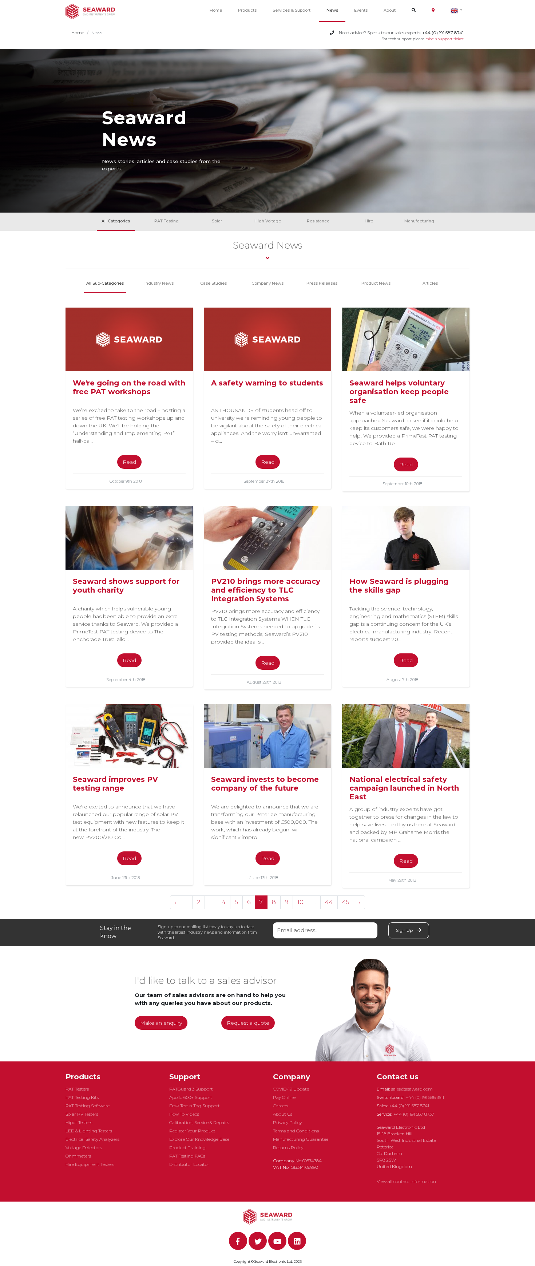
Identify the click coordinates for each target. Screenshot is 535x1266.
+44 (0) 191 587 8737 (413, 1114)
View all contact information (406, 1181)
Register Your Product (192, 1131)
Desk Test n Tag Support (194, 1105)
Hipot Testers (79, 1122)
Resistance (318, 220)
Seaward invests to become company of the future (265, 783)
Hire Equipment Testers (90, 1164)
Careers (280, 1105)
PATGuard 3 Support (191, 1089)
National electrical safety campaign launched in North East (404, 788)
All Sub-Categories (105, 283)
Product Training (187, 1147)
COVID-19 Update (291, 1089)
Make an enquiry (161, 1023)
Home (216, 10)
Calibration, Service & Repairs (199, 1122)
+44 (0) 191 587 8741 (409, 1105)
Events (361, 10)
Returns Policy (288, 1147)
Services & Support (291, 10)
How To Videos (184, 1114)
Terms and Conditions (296, 1131)
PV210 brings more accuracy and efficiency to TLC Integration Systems (265, 590)
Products (247, 10)
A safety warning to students (267, 383)
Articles (430, 283)
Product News (376, 283)
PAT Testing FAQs (187, 1156)
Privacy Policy (287, 1122)
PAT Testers (77, 1089)
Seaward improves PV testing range (115, 783)
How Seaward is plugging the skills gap (398, 585)
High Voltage (267, 220)
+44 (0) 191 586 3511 (425, 1097)
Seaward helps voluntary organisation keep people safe (399, 392)
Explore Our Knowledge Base (199, 1139)
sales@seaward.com (412, 1089)
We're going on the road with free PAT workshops (129, 387)
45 (345, 902)
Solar (217, 220)
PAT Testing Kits (82, 1097)
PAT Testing (166, 220)
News (332, 10)
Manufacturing (419, 220)
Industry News (159, 283)
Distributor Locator (189, 1164)
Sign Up (405, 930)
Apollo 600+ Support (190, 1097)
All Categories (116, 220)
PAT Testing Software (88, 1105)
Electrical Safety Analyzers (92, 1139)
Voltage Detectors (84, 1147)
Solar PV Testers (82, 1114)
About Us (282, 1114)
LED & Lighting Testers (89, 1131)
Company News (267, 283)
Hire (369, 220)
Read (129, 462)
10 (300, 902)
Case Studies (213, 283)
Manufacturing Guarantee (300, 1139)
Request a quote (248, 1023)
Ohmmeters (78, 1156)
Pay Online (284, 1097)
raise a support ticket (444, 38)
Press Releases (321, 283)
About (390, 10)
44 (329, 902)
